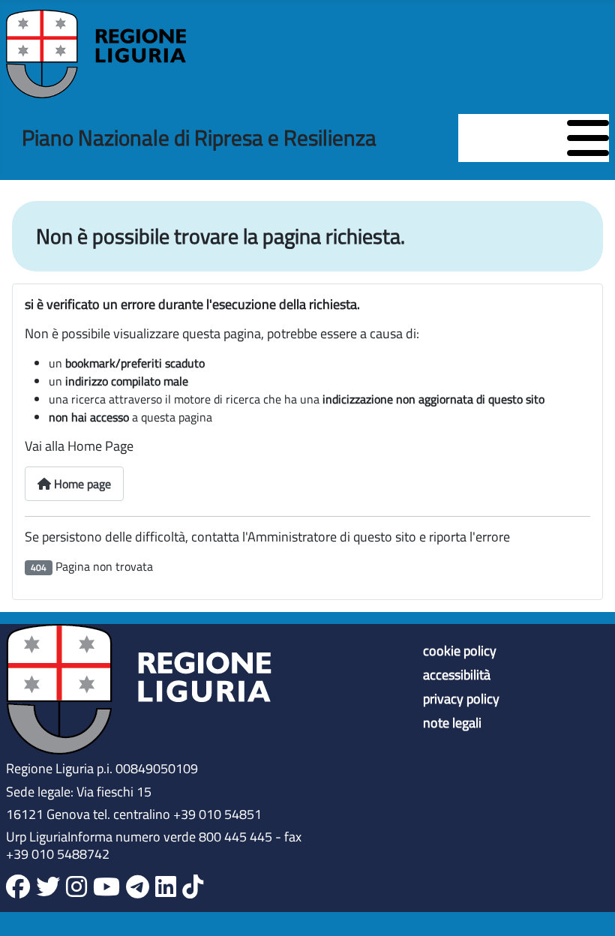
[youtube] (106, 886)
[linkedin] (165, 886)
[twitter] (48, 886)
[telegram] (137, 886)
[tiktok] (192, 886)
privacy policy (461, 699)
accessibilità (456, 675)
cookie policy (459, 651)
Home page (81, 484)
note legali (452, 723)
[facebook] (18, 886)
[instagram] (76, 886)
